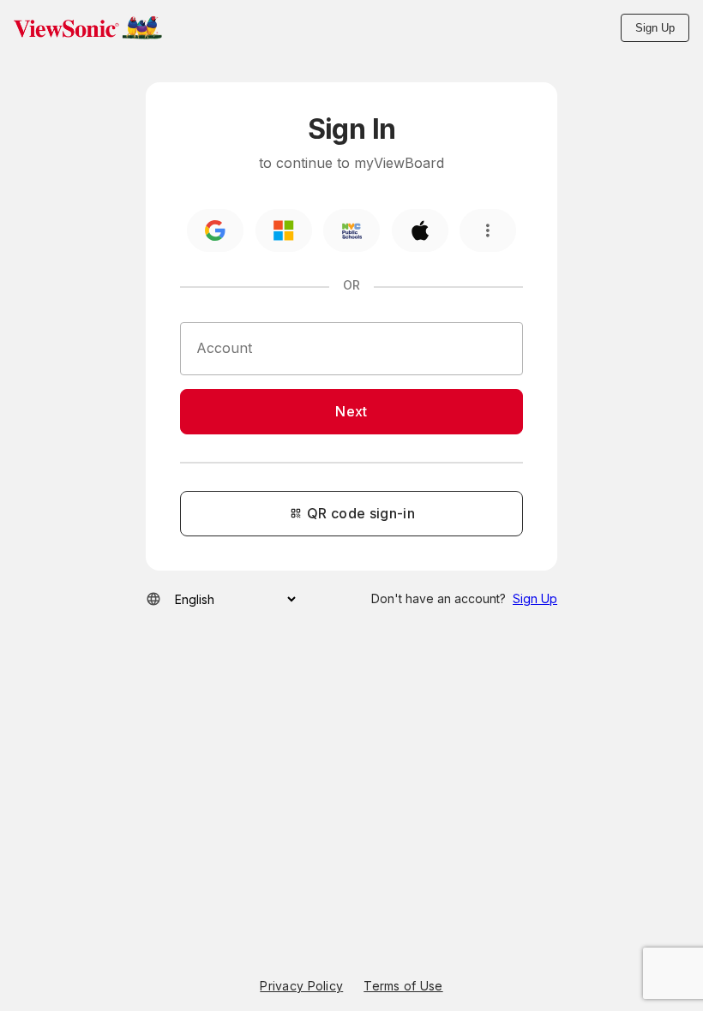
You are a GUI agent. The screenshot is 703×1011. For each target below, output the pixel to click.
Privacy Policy (301, 986)
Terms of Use (403, 986)
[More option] (488, 230)
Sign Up (655, 27)
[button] (88, 27)
